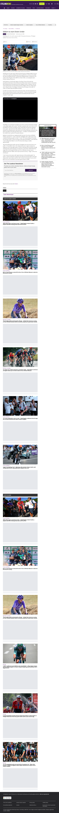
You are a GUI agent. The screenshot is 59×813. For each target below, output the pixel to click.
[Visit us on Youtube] (35, 4)
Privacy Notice (6, 174)
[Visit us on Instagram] (33, 4)
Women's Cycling (20, 8)
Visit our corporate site (44, 794)
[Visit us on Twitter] (32, 4)
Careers (17, 805)
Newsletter (35, 41)
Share (6, 41)
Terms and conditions (7, 802)
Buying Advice (40, 8)
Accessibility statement (7, 805)
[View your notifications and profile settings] (52, 4)
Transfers (50, 24)
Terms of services (18, 173)
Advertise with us (33, 805)
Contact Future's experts (21, 802)
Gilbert (16, 183)
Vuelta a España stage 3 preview (16, 24)
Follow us (29, 41)
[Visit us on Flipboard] (37, 4)
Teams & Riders (11, 28)
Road (5, 190)
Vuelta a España (29, 24)
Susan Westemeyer (11, 34)
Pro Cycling (5, 28)
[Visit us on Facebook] (30, 4)
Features (47, 8)
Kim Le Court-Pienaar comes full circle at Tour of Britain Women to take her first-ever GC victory (48, 147)
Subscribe (42, 3)
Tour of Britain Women (40, 24)
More (53, 8)
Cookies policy (45, 802)
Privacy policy (32, 802)
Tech (34, 8)
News (8, 8)
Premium (29, 8)
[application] (20, 110)
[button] (56, 3)
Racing (13, 8)
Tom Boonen (17, 28)
